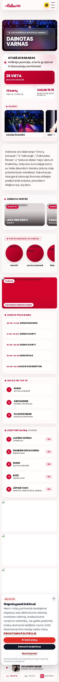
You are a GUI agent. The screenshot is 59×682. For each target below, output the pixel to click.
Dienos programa (19, 315)
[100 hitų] (29, 676)
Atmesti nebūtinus (29, 646)
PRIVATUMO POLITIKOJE (20, 633)
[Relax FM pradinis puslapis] (12, 5)
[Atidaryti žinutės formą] (29, 516)
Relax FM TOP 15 (17, 380)
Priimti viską (29, 640)
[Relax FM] (11, 676)
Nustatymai (29, 653)
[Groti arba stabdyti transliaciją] (7, 668)
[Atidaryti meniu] (53, 5)
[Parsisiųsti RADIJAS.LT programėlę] (46, 5)
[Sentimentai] (47, 676)
